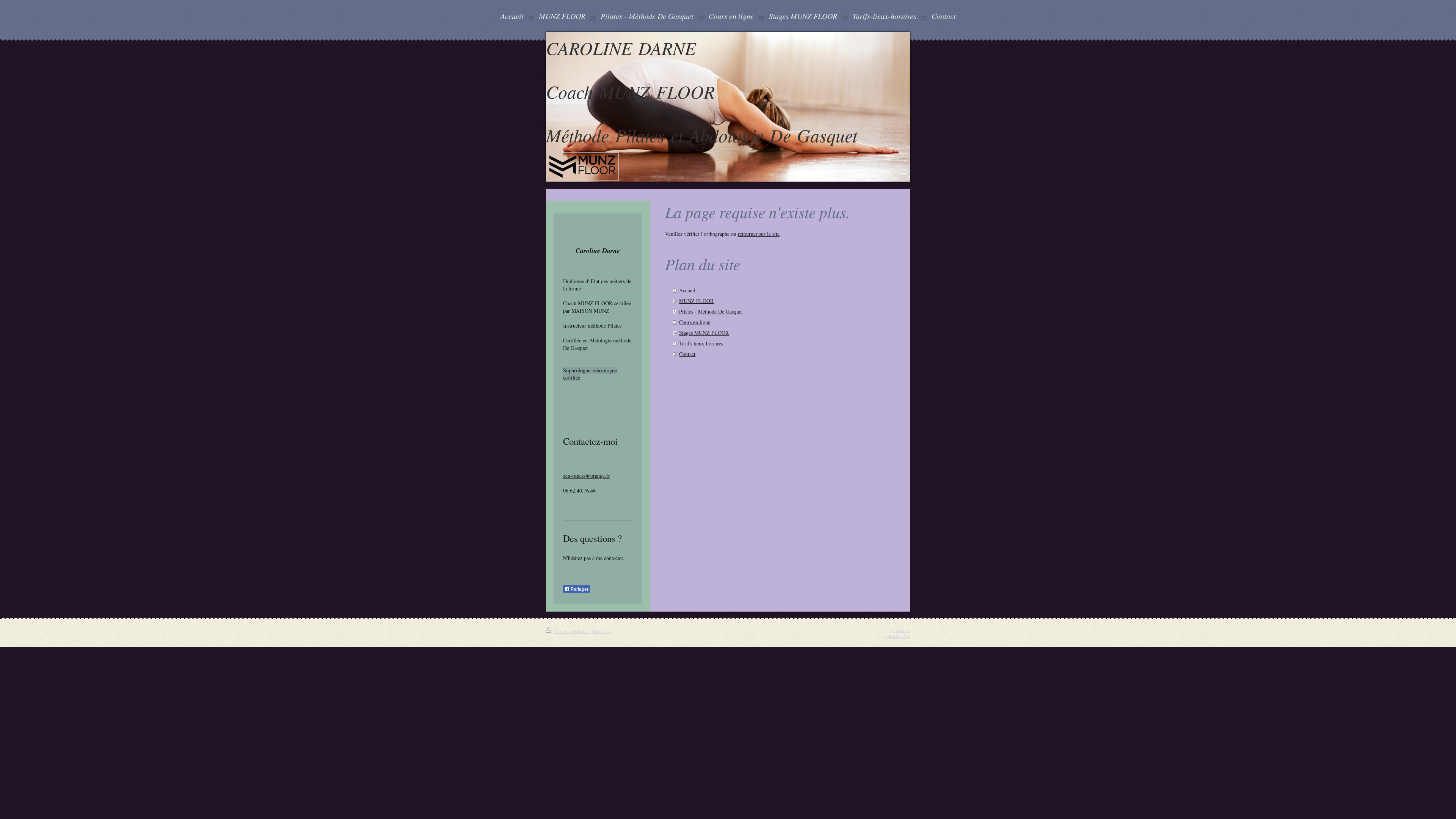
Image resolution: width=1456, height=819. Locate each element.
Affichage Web (897, 636)
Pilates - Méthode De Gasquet (711, 311)
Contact (687, 354)
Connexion (900, 630)
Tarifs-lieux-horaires (701, 343)
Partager (579, 589)
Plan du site (602, 631)
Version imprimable (571, 631)
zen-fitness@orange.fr (586, 475)
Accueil (687, 290)
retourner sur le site (759, 233)
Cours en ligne (694, 322)
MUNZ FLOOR (696, 300)
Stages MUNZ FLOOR (704, 332)
